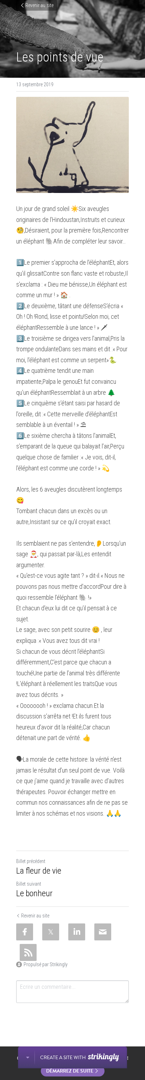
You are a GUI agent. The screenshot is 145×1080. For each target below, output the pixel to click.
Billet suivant (28, 884)
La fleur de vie (38, 871)
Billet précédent (30, 861)
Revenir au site (39, 5)
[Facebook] (24, 931)
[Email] (102, 931)
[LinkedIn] (76, 931)
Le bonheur (34, 893)
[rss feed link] (28, 952)
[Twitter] (50, 931)
